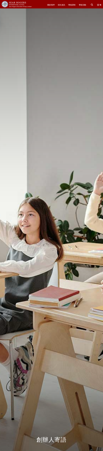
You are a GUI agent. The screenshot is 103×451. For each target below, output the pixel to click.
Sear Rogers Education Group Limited (20, 6)
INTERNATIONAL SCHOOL (17, 5)
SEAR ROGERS (17, 2)
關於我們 (51, 5)
